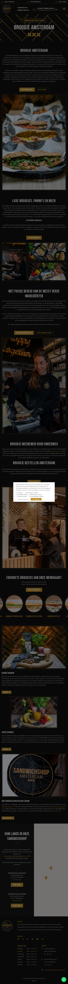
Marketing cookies (36, 494)
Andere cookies (22, 496)
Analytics (20, 492)
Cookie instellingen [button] (23, 499)
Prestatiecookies (22, 494)
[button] (63, 979)
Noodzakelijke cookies (37, 496)
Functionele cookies (32, 492)
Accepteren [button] (36, 499)
